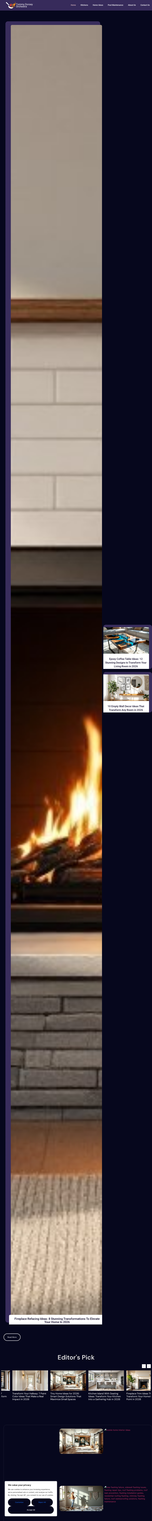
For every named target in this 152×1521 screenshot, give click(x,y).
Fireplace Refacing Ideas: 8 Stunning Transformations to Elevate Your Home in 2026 (57, 1320)
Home (73, 5)
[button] (149, 1366)
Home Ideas (98, 5)
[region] (31, 1498)
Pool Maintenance (115, 5)
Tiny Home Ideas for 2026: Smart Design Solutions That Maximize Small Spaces (16, 1396)
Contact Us (145, 5)
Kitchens (84, 5)
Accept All (31, 1510)
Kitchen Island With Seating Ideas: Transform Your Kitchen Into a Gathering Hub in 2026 (55, 1396)
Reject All (42, 1502)
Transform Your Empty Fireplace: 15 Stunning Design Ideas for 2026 (132, 1379)
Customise (19, 1502)
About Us (132, 5)
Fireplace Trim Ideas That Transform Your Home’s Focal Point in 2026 (93, 1396)
